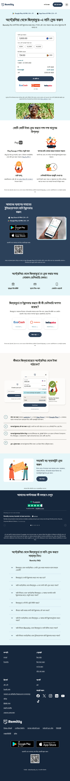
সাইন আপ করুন (57, 4)
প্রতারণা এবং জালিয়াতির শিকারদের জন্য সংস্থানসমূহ (17, 694)
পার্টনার (5, 699)
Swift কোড (7, 689)
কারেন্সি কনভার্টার (8, 708)
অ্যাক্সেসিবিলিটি (7, 733)
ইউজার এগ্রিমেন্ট (8, 728)
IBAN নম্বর (7, 703)
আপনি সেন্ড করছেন (22, 35)
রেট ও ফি (6, 685)
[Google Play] (18, 227)
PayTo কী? (26, 157)
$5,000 (38, 46)
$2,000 (29, 46)
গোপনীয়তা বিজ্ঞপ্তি (20, 728)
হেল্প (37, 685)
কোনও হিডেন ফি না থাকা (26, 179)
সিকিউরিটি (58, 728)
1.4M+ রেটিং (24, 14)
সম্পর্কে (5, 657)
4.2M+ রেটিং (48, 14)
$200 (21, 46)
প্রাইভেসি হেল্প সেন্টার (48, 728)
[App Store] (18, 235)
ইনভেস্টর (6, 662)
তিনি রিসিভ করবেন (22, 51)
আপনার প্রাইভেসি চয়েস (33, 728)
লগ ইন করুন (47, 4)
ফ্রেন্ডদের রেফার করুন (9, 712)
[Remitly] (7, 4)
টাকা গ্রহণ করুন (40, 662)
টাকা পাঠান (39, 657)
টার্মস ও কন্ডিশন (44, 99)
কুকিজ (15, 733)
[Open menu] (67, 4)
